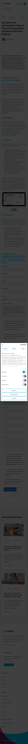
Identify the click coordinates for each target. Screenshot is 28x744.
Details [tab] (14, 348)
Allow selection (14, 394)
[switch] (24, 376)
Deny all (14, 398)
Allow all (14, 390)
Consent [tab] (5, 348)
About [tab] (23, 348)
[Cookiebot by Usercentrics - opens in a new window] (20, 345)
